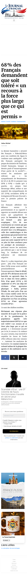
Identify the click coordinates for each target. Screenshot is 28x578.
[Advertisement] (14, 40)
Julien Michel (5, 143)
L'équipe (14, 561)
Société (8, 121)
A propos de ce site (14, 570)
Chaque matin (8, 424)
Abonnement (14, 563)
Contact (14, 559)
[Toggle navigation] (14, 20)
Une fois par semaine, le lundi (12, 426)
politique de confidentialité (11, 437)
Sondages (13, 121)
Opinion (3, 121)
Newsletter (14, 565)
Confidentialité (14, 568)
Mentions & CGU (14, 566)
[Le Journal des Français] (14, 11)
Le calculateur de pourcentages (10, 548)
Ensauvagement (21, 121)
